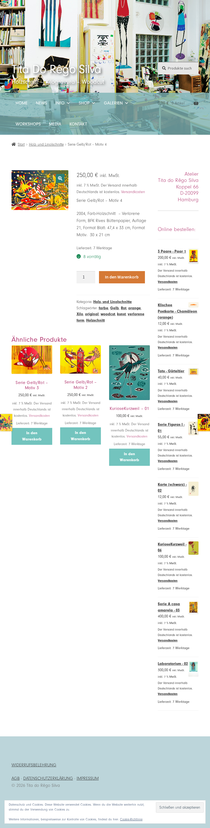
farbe (103, 308)
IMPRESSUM (88, 778)
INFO (60, 103)
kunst (121, 314)
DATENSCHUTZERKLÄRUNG (48, 778)
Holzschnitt (95, 320)
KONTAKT (78, 124)
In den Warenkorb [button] (32, 436)
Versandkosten (133, 192)
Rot (123, 308)
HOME (22, 103)
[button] (60, 178)
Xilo (80, 314)
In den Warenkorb (122, 277)
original (92, 314)
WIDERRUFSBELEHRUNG (33, 765)
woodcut (108, 314)
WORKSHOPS (28, 124)
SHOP (84, 103)
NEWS (41, 103)
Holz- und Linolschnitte (46, 144)
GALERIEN (113, 103)
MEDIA (55, 124)
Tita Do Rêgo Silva (56, 69)
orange (134, 308)
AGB (15, 778)
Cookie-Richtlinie (131, 819)
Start (21, 144)
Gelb (114, 308)
